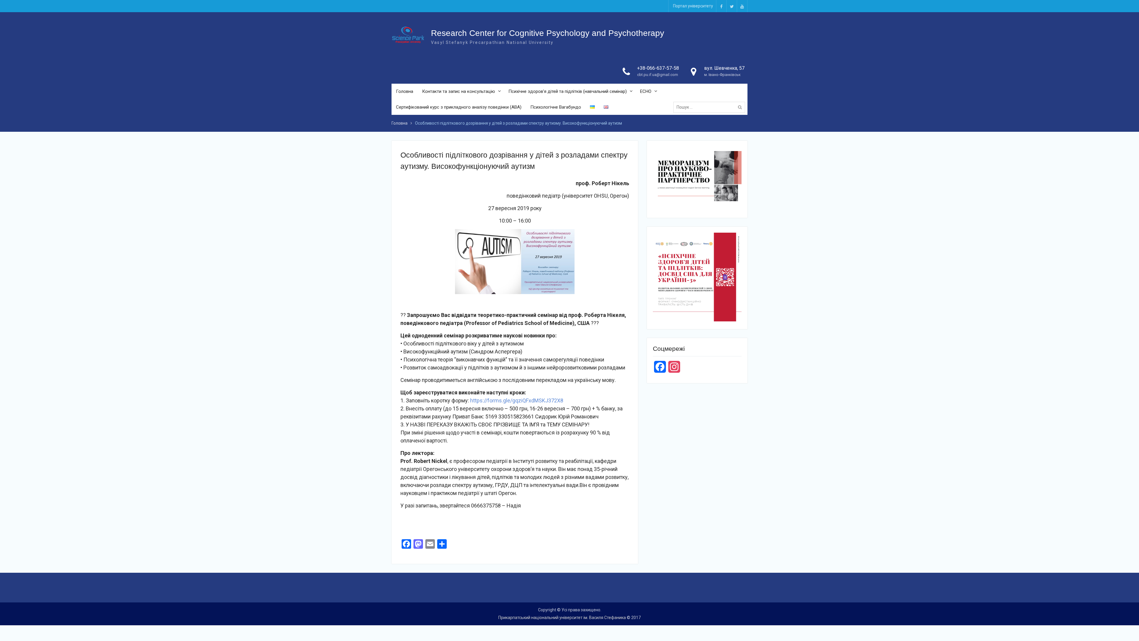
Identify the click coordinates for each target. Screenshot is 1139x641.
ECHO (645, 91)
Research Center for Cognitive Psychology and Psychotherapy (547, 33)
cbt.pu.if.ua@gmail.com (657, 74)
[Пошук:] (710, 107)
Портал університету (693, 6)
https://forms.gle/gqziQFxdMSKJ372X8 (516, 400)
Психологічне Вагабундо (555, 107)
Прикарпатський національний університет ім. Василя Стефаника (562, 617)
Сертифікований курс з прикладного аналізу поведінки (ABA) (458, 107)
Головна (404, 91)
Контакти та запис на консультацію (458, 91)
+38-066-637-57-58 (658, 68)
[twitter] (732, 6)
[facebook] (721, 6)
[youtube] (742, 6)
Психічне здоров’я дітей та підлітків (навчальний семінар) (567, 91)
